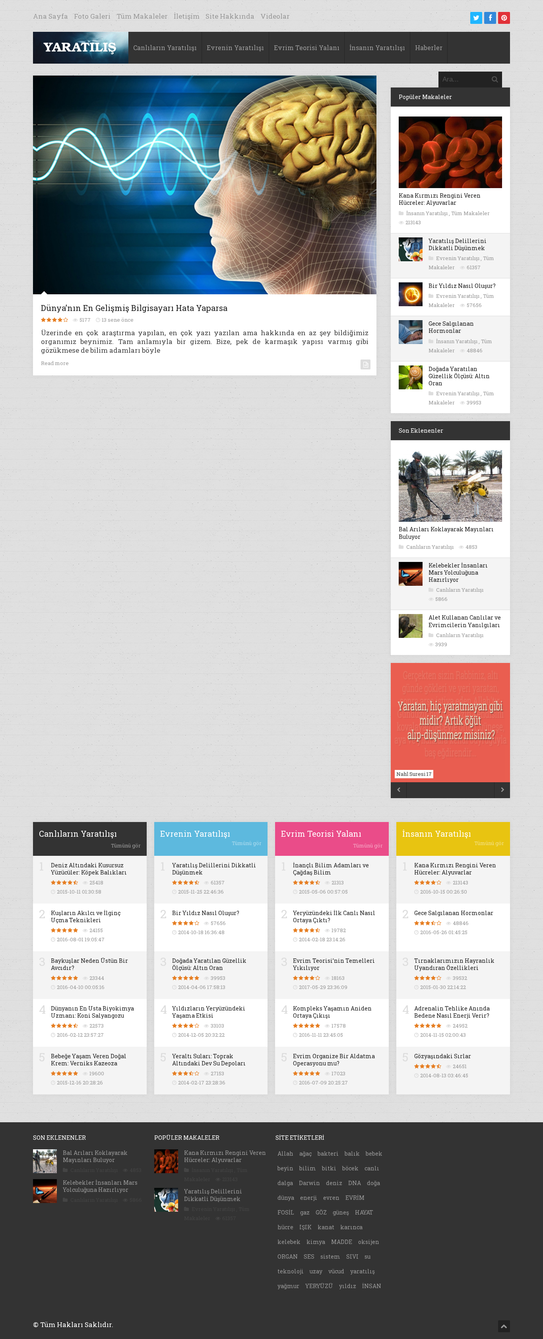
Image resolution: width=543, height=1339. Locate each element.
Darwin (309, 1183)
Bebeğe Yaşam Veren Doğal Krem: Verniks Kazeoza (88, 1059)
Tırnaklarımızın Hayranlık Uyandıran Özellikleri (454, 964)
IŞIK (305, 1227)
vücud (336, 1271)
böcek (350, 1168)
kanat (326, 1227)
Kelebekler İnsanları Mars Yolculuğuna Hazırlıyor (458, 572)
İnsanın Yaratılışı (377, 47)
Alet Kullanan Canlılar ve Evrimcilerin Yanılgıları (465, 621)
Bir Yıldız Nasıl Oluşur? (462, 286)
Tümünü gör (126, 845)
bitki (329, 1168)
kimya (315, 1242)
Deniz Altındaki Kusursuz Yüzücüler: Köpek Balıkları (89, 868)
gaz (305, 1212)
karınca (351, 1227)
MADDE (341, 1242)
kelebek (289, 1242)
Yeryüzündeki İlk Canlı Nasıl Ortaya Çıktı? (334, 916)
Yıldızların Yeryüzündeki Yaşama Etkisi (208, 1012)
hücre (285, 1227)
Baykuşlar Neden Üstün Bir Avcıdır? (89, 964)
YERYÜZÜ (319, 1286)
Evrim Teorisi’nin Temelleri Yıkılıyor (334, 964)
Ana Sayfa (50, 16)
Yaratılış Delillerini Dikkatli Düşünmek (458, 244)
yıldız (347, 1286)
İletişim (187, 16)
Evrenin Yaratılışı (235, 47)
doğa (373, 1183)
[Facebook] (490, 18)
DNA (354, 1183)
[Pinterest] (504, 18)
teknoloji (290, 1271)
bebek (374, 1153)
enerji (308, 1197)
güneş (341, 1212)
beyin (285, 1168)
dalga (285, 1183)
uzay (316, 1271)
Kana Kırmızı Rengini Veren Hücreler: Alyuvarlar (440, 199)
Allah (285, 1153)
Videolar (275, 16)
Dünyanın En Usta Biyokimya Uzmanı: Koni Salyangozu (92, 1012)
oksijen (368, 1242)
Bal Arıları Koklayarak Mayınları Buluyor (446, 532)
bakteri (328, 1153)
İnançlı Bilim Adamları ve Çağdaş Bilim (331, 868)
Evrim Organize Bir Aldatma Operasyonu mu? (334, 1059)
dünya (285, 1197)
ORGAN (287, 1256)
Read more (55, 363)
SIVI (352, 1256)
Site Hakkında (230, 16)
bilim (307, 1168)
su (367, 1256)
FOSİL (285, 1212)
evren (331, 1197)
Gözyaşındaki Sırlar (442, 1056)
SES (309, 1256)
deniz (334, 1183)
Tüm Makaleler (142, 16)
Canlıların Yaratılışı (165, 47)
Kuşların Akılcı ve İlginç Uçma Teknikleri (85, 916)
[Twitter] (476, 18)
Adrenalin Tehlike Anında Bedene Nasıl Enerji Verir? (452, 1012)
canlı (372, 1168)
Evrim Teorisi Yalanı (306, 47)
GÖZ (321, 1212)
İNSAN (371, 1286)
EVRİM (355, 1197)
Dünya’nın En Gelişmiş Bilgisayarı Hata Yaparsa (134, 308)
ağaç (305, 1153)
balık (352, 1153)
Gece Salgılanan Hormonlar (451, 327)
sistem (330, 1256)
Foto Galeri (92, 16)
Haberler (428, 47)
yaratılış (362, 1271)
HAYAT (364, 1212)
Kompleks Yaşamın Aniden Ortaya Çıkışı (332, 1012)
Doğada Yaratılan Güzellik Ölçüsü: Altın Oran (459, 376)
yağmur (288, 1286)
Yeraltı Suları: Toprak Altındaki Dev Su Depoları (209, 1059)
